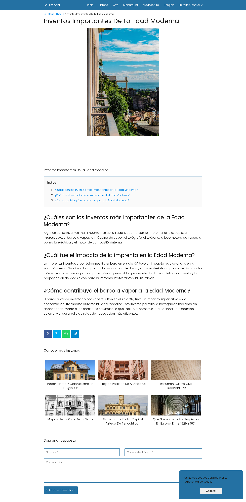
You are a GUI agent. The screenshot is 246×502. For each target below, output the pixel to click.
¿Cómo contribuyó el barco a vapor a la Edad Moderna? (92, 200)
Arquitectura (151, 5)
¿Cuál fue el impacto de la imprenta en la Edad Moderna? (92, 195)
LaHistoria (52, 5)
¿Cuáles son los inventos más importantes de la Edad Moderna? (96, 190)
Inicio (90, 5)
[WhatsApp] (66, 334)
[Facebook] (48, 334)
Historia (103, 5)
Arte (115, 5)
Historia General (189, 5)
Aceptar (211, 491)
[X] (57, 334)
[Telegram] (75, 334)
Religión (169, 5)
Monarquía (130, 5)
